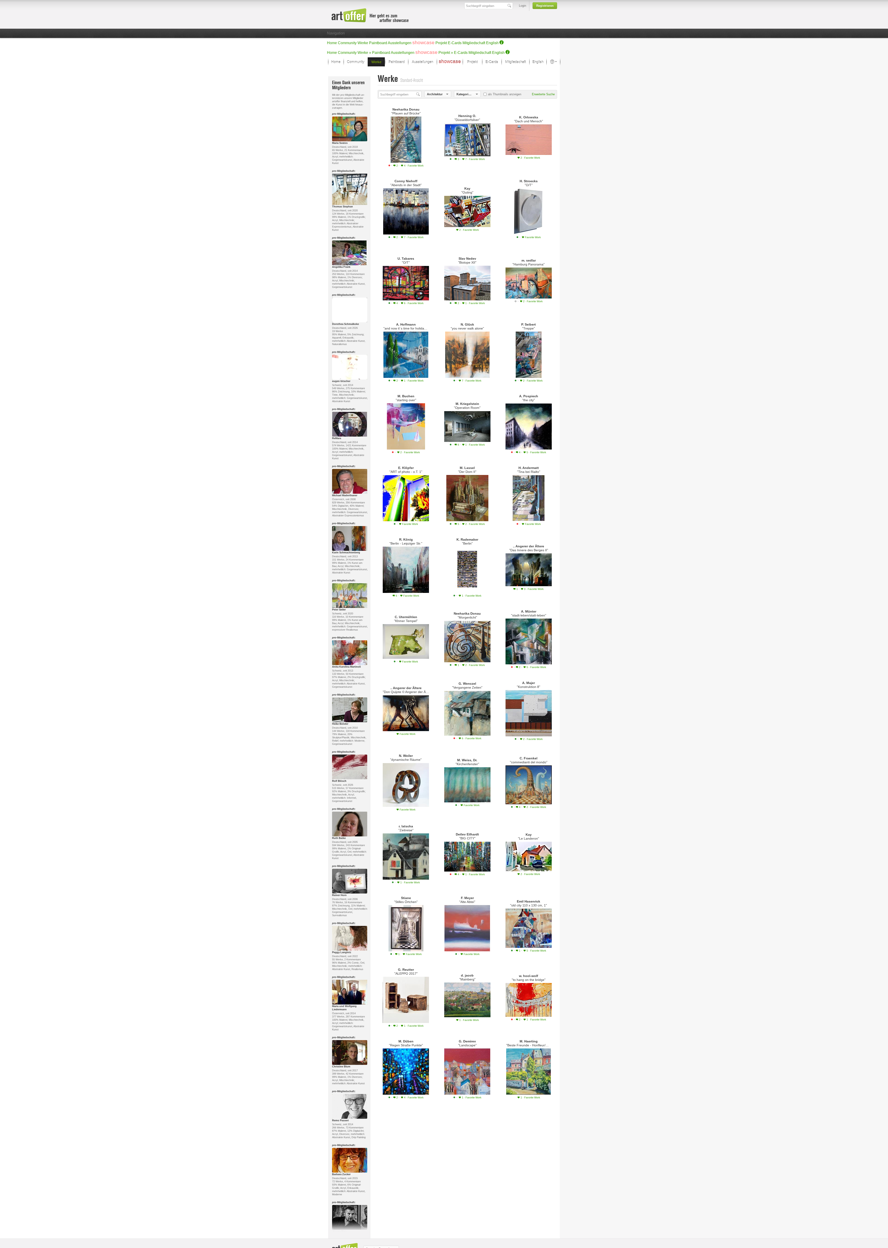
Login (522, 5)
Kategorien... (465, 94)
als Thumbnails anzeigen (504, 94)
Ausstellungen (399, 43)
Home (332, 43)
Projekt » (445, 53)
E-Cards (455, 43)
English (492, 43)
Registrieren (545, 5)
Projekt (441, 43)
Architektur (435, 94)
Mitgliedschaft (473, 43)
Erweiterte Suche (543, 94)
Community (347, 43)
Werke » (364, 53)
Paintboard (378, 43)
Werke (363, 43)
